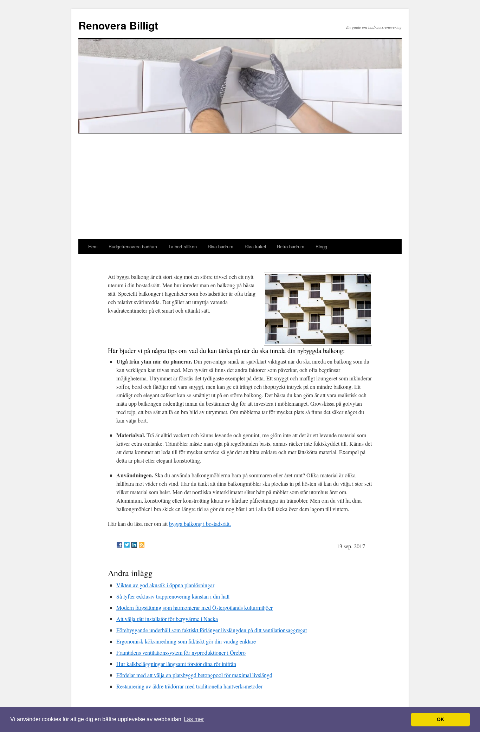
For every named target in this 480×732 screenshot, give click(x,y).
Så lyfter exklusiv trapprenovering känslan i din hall (172, 596)
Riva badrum (220, 246)
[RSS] (141, 545)
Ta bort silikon (182, 246)
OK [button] (440, 719)
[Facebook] (119, 545)
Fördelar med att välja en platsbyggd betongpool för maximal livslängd (194, 675)
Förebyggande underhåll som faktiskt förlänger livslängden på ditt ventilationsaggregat (211, 630)
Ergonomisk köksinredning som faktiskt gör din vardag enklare (186, 641)
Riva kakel (255, 246)
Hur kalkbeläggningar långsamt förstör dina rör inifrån (176, 663)
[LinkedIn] (134, 545)
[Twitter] (127, 545)
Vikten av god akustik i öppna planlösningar (165, 585)
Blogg (321, 246)
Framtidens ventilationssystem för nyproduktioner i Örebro (181, 652)
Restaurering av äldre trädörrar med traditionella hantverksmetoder (189, 686)
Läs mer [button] (194, 719)
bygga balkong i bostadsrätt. (200, 523)
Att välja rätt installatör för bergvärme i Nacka (167, 618)
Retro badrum (290, 246)
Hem (93, 246)
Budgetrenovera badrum (133, 246)
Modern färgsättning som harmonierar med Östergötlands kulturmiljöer (194, 607)
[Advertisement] (240, 186)
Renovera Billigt (118, 25)
